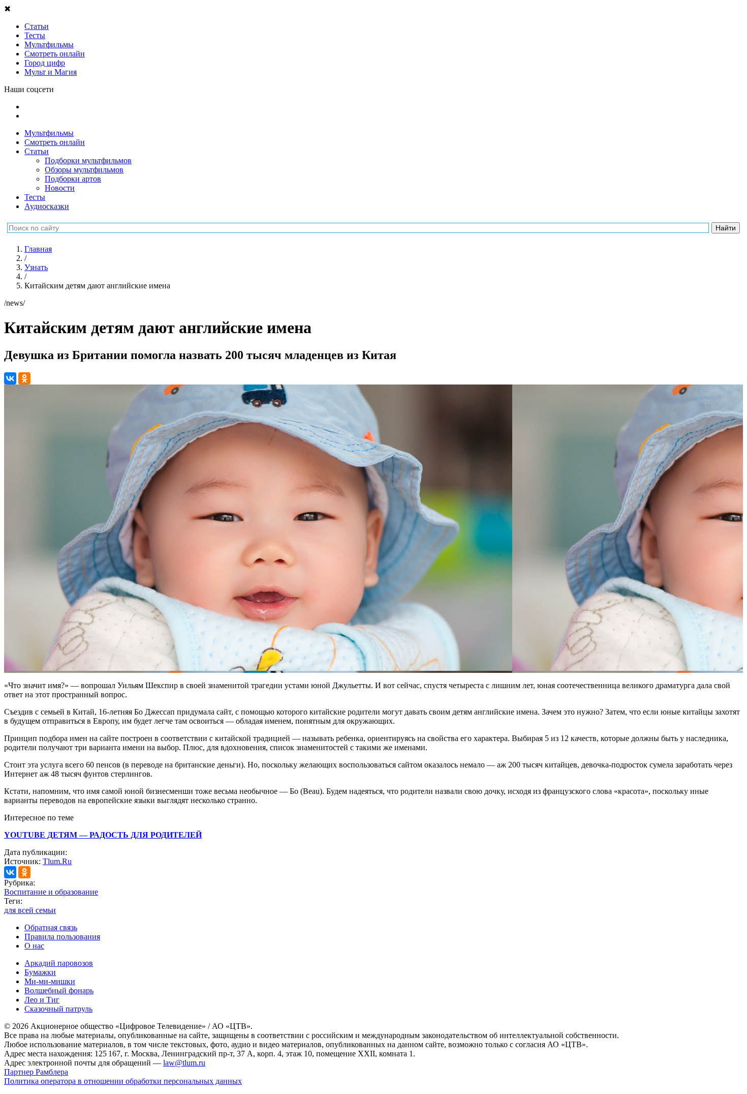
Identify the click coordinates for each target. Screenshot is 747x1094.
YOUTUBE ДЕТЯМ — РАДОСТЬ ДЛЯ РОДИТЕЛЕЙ (103, 835)
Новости (60, 188)
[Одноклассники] (24, 378)
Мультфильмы (49, 133)
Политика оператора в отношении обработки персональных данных (123, 1081)
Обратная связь (50, 927)
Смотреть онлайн (54, 142)
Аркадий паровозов (58, 963)
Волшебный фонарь (59, 990)
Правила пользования (62, 936)
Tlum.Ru (57, 861)
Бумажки (40, 972)
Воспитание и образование (51, 892)
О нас (34, 945)
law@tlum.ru (184, 1062)
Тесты (34, 197)
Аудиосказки (46, 206)
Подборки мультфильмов (88, 160)
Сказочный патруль (58, 1008)
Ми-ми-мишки (49, 981)
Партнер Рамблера (36, 1072)
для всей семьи (30, 910)
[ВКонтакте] (10, 378)
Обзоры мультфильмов (84, 169)
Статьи (36, 151)
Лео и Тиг (41, 999)
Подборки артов (73, 178)
